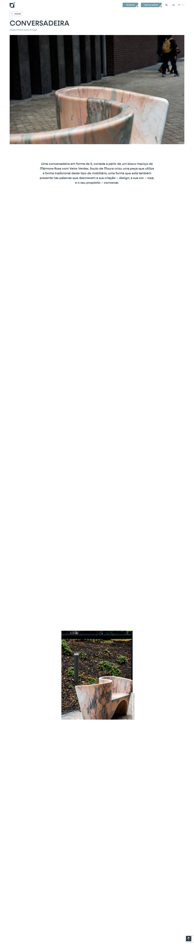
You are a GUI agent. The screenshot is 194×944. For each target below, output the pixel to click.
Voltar (17, 14)
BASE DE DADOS (151, 5)
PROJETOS (130, 5)
